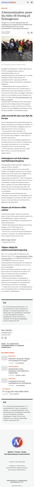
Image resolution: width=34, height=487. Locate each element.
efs (8, 344)
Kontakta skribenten (6, 332)
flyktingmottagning (7, 345)
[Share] (31, 33)
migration (20, 345)
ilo (16, 345)
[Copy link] (28, 33)
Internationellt (6, 347)
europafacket (14, 344)
